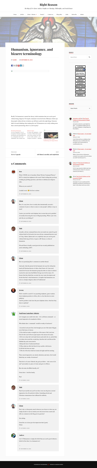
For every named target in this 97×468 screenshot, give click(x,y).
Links (66, 14)
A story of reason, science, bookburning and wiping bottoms (51, 139)
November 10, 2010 (26, 448)
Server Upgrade (16, 154)
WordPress (44, 464)
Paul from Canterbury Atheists (29, 313)
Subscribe (74, 14)
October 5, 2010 (25, 380)
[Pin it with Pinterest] (19, 65)
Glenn (15, 60)
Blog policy (59, 14)
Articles (22, 14)
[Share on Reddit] (16, 65)
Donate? (42, 14)
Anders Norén (59, 464)
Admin (82, 14)
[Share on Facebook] (12, 65)
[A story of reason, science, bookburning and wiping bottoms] (51, 134)
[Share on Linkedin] (21, 65)
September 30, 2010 (27, 60)
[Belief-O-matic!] (35, 134)
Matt (20, 228)
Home (15, 14)
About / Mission (31, 14)
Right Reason (48, 4)
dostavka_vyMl (77, 118)
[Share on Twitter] (14, 65)
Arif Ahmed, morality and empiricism (48, 154)
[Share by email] (23, 65)
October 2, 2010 (25, 306)
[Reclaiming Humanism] (19, 134)
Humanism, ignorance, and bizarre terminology (32, 51)
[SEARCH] (89, 57)
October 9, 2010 (25, 398)
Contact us (50, 14)
